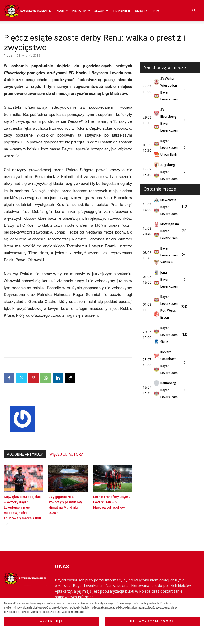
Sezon (99, 10)
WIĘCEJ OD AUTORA (66, 454)
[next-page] (15, 524)
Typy (156, 10)
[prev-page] (7, 524)
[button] (194, 10)
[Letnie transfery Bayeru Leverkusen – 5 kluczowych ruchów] (112, 478)
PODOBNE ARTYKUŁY (25, 454)
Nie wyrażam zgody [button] (152, 621)
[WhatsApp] (45, 378)
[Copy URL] (70, 378)
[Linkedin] (58, 378)
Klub (60, 10)
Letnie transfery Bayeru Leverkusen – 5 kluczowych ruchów (111, 502)
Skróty (141, 10)
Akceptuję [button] (51, 621)
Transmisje (121, 10)
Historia (79, 10)
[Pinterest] (33, 378)
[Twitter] (21, 378)
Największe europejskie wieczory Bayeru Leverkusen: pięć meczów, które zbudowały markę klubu (22, 507)
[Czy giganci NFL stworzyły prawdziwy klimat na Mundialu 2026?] (67, 478)
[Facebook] (9, 378)
